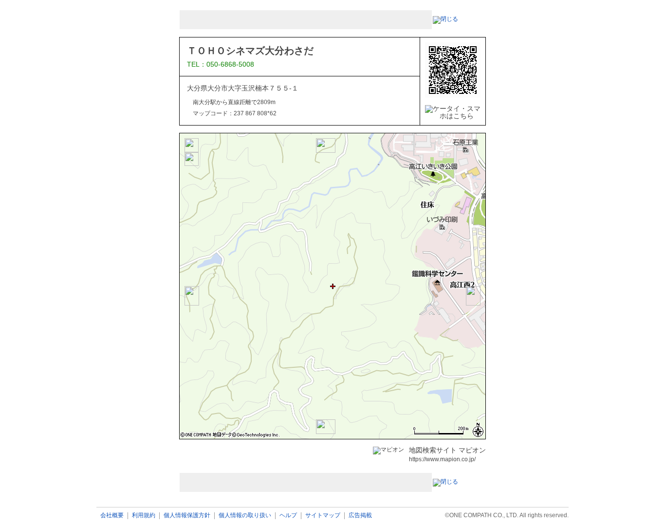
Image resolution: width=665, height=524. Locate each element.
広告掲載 (360, 515)
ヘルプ (288, 515)
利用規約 (143, 515)
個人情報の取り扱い (245, 515)
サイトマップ (322, 515)
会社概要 (112, 515)
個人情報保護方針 (187, 515)
